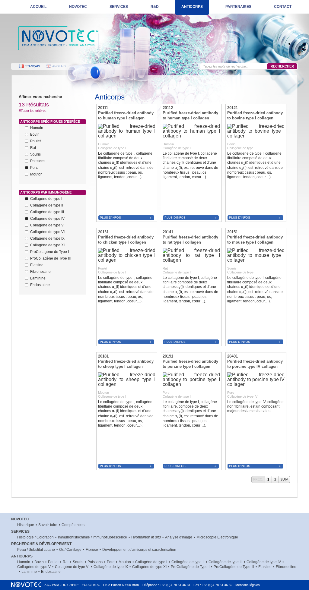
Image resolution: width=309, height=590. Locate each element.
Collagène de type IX (111, 567)
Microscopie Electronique (217, 537)
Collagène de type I (151, 562)
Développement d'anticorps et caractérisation (139, 549)
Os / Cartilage (70, 549)
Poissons (95, 562)
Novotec (78, 7)
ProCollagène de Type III (234, 567)
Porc (110, 562)
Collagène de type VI (72, 567)
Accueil (38, 7)
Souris (78, 562)
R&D (155, 7)
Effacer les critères (32, 110)
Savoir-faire (47, 525)
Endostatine (51, 571)
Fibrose (92, 549)
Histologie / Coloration (35, 537)
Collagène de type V (34, 567)
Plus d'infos (110, 217)
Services (119, 7)
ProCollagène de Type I (190, 567)
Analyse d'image (178, 537)
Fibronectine (286, 567)
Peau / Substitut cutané (36, 549)
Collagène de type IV (264, 562)
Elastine (265, 567)
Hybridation (146, 537)
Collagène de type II (187, 562)
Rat (65, 562)
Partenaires (238, 7)
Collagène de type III (225, 562)
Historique (25, 525)
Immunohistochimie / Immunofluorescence (92, 537)
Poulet (53, 562)
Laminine (29, 571)
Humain (23, 562)
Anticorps (192, 7)
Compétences (73, 525)
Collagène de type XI (149, 567)
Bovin (39, 562)
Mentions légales (247, 585)
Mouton (125, 562)
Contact (282, 7)
